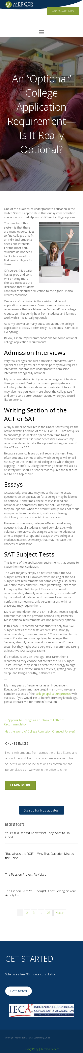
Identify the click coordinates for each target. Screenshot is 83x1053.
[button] (41, 810)
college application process (53, 694)
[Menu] (41, 32)
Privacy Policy (31, 1049)
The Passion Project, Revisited (25, 874)
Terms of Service (50, 1049)
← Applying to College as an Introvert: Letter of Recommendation (34, 722)
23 (48, 913)
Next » (60, 913)
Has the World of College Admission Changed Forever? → (42, 731)
